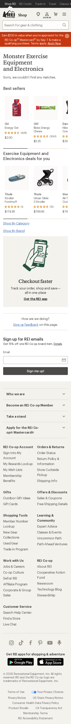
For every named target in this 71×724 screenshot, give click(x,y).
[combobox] (35, 24)
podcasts (59, 643)
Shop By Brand (14, 231)
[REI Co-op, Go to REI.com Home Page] (8, 14)
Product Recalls (18, 708)
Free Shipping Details (52, 504)
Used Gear (10, 543)
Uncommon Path (49, 538)
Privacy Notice (17, 697)
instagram (11, 643)
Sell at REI (10, 578)
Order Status (46, 453)
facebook (30, 643)
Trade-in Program (15, 549)
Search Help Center (17, 612)
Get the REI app (36, 299)
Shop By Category (16, 223)
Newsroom (45, 583)
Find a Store (11, 618)
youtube (50, 643)
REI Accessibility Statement (35, 718)
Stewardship (46, 595)
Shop (22, 15)
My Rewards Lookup (18, 464)
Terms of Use (15, 692)
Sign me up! (35, 371)
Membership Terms (35, 713)
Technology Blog (49, 589)
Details (58, 343)
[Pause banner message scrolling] (66, 36)
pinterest (40, 643)
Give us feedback (25, 324)
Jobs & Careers (14, 566)
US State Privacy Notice (48, 697)
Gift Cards (10, 504)
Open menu (64, 14)
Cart (56, 14)
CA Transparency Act (49, 708)
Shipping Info (47, 481)
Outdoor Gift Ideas (16, 498)
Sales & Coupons (49, 498)
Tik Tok (21, 643)
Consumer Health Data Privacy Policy (35, 703)
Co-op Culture (13, 572)
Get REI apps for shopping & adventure (35, 654)
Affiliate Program (15, 584)
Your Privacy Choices (50, 692)
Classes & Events (49, 532)
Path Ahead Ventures (52, 544)
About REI (44, 566)
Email (6, 352)
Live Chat (10, 624)
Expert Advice (47, 526)
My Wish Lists (12, 470)
